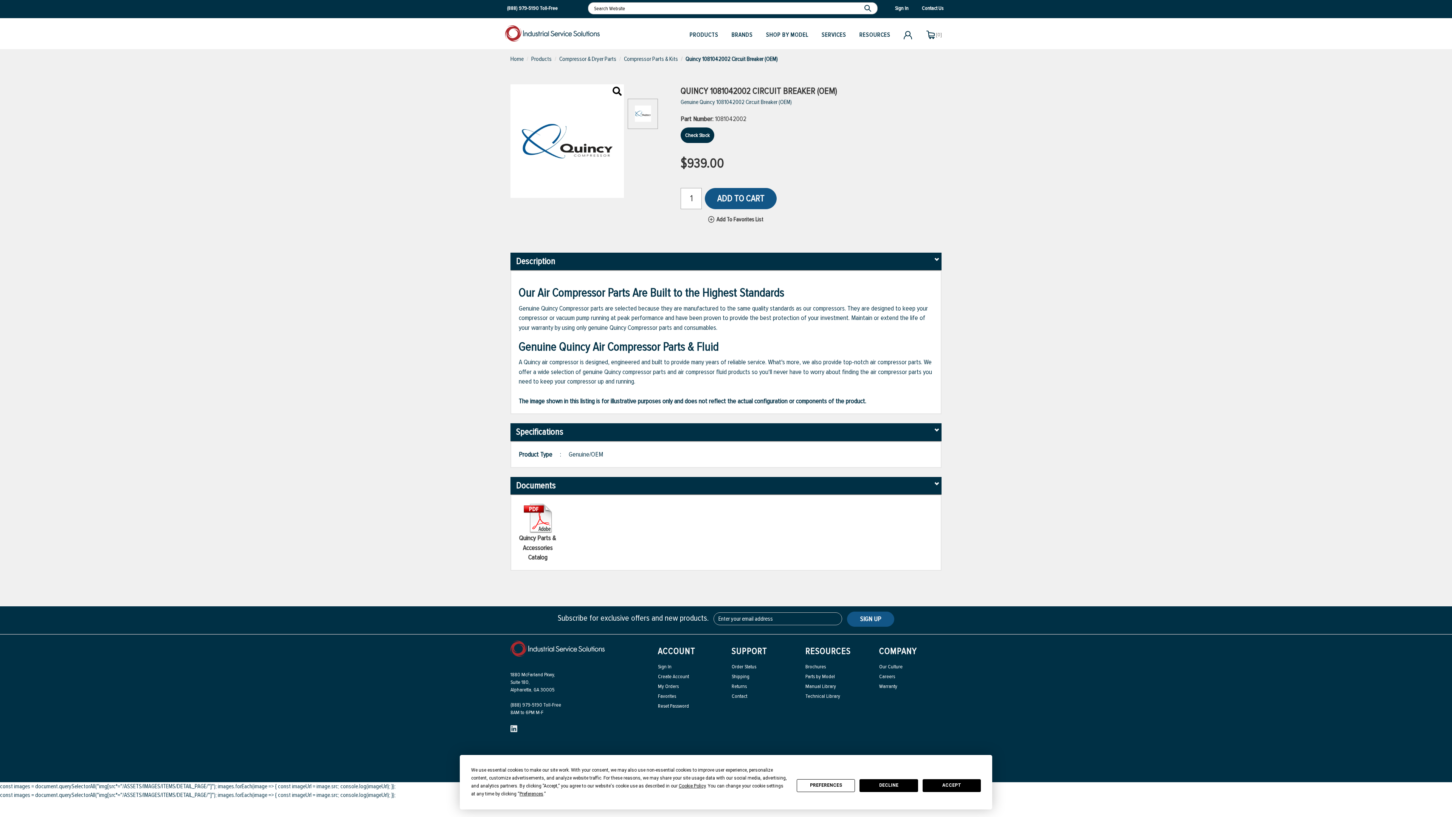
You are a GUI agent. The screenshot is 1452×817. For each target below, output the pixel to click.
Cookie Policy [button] (692, 786)
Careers (887, 676)
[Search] (869, 8)
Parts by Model (820, 676)
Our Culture (891, 666)
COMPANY (898, 651)
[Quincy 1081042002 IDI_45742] (617, 91)
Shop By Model (787, 35)
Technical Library (822, 696)
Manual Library (820, 686)
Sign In (665, 666)
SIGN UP (870, 619)
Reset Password (673, 706)
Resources (874, 35)
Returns (739, 686)
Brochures (815, 666)
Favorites (667, 696)
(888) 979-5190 (523, 8)
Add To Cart (741, 198)
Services (834, 35)
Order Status (744, 666)
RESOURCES (828, 651)
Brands (742, 35)
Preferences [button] (531, 794)
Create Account (673, 676)
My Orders (668, 686)
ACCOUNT (676, 651)
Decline (888, 785)
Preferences (826, 785)
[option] (643, 118)
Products (704, 35)
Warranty (888, 686)
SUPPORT (749, 651)
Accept (951, 785)
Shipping (740, 676)
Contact (739, 696)
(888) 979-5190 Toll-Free (535, 705)
